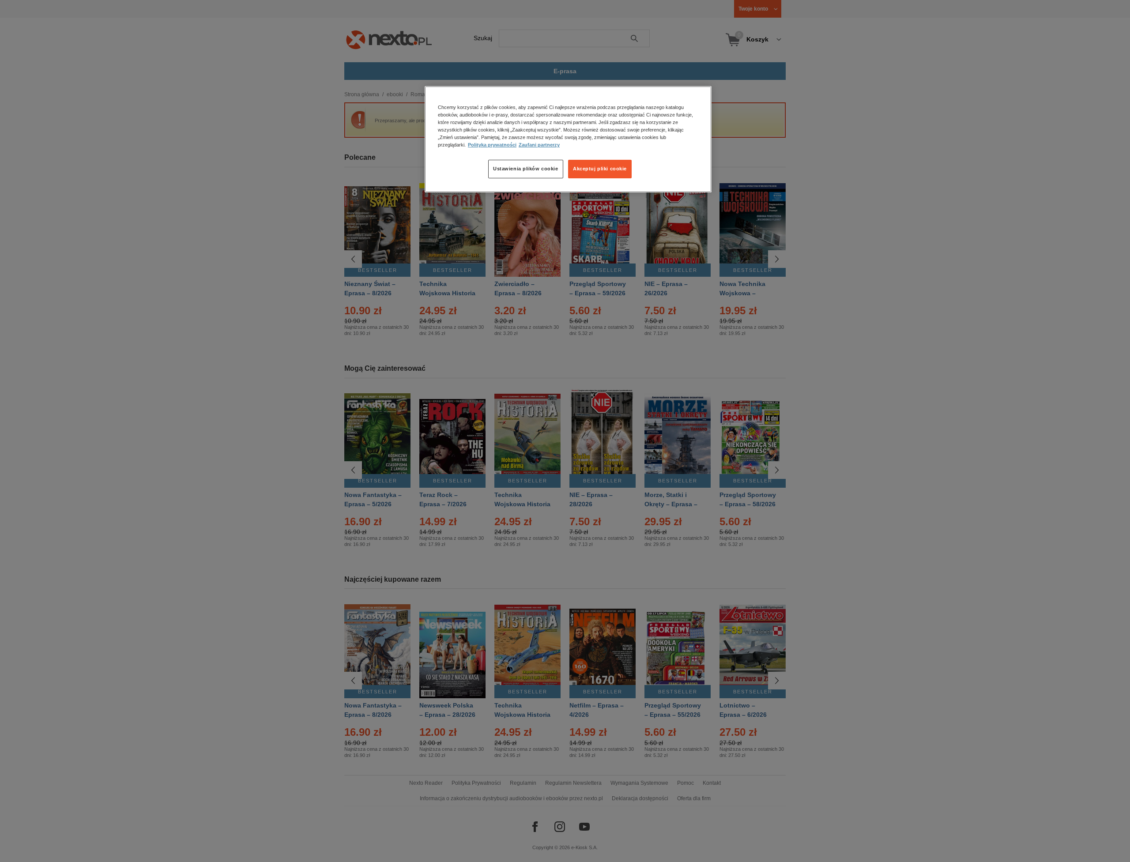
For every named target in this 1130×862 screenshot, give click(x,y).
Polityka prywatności (492, 145)
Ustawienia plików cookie (525, 169)
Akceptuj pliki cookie (600, 169)
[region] (568, 139)
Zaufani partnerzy (539, 145)
